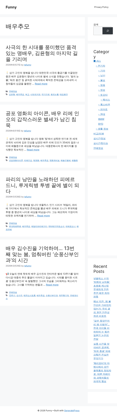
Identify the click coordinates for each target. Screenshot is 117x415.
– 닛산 (101, 75)
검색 (95, 24)
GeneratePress (71, 410)
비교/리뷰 (98, 133)
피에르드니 (70, 226)
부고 (27, 94)
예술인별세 (66, 160)
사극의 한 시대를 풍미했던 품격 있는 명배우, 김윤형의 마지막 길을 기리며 (42, 53)
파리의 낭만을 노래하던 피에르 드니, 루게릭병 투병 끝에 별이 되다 (42, 185)
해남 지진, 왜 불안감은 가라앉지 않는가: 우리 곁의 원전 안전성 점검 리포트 (102, 308)
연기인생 (46, 94)
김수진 (19, 295)
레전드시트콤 (30, 295)
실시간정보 (99, 138)
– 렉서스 (105, 99)
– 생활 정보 (102, 128)
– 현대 (101, 114)
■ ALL (97, 61)
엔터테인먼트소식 (56, 226)
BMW (101, 119)
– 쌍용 (101, 85)
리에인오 (28, 160)
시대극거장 (35, 94)
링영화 (36, 160)
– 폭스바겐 (104, 104)
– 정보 (101, 90)
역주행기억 (64, 295)
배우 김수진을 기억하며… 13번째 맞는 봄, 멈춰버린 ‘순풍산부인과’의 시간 (42, 254)
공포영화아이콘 (16, 160)
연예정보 (13, 91)
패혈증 (75, 160)
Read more (41, 83)
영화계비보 (54, 160)
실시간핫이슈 (100, 143)
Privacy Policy (101, 7)
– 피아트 (103, 109)
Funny (11, 7)
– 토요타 (103, 94)
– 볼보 (101, 80)
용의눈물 (55, 94)
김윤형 (12, 94)
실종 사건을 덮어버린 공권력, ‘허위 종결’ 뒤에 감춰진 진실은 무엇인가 (101, 351)
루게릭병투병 (15, 226)
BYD (100, 124)
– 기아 (101, 70)
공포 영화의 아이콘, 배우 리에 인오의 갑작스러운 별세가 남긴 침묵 (42, 119)
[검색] (107, 30)
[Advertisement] (102, 207)
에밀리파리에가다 (39, 226)
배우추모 (20, 94)
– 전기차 (100, 65)
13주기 (12, 295)
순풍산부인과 (52, 295)
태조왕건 (64, 94)
